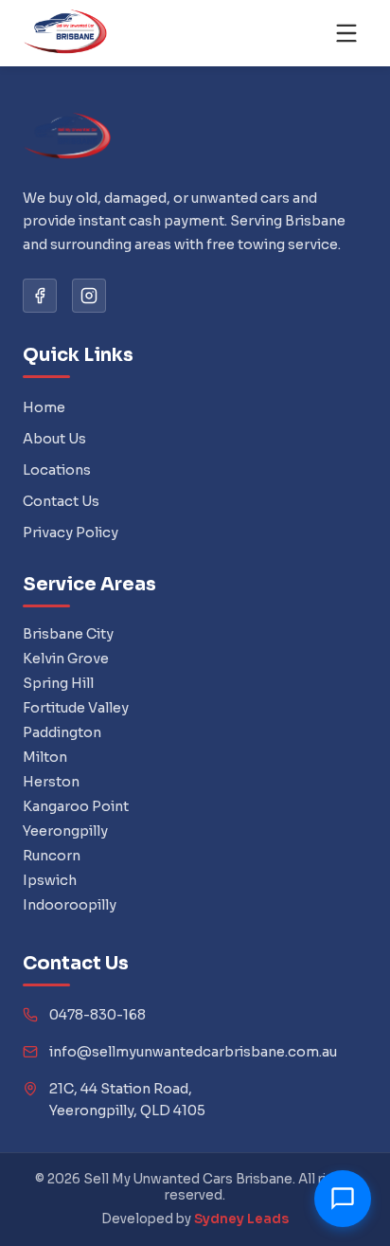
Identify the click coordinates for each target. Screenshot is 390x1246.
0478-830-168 (97, 1014)
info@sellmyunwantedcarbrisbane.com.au (193, 1051)
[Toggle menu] (346, 33)
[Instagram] (89, 296)
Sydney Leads (241, 1219)
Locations (57, 470)
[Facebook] (40, 296)
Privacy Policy (70, 532)
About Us (54, 438)
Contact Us (61, 501)
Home (44, 407)
